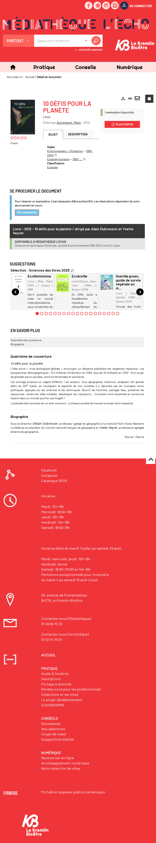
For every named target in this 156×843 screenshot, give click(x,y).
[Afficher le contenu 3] (46, 313)
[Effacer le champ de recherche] (86, 41)
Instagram (49, 475)
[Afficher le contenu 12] (86, 313)
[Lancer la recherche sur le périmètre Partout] (97, 41)
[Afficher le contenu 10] (77, 313)
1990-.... (77, 159)
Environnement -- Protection (65, 151)
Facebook (49, 470)
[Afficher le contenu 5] (55, 313)
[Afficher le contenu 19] (117, 313)
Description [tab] (78, 134)
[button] (44, 67)
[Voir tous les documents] (72, 270)
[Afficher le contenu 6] (59, 313)
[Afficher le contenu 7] (64, 313)
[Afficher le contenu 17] (108, 313)
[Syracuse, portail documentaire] (76, 23)
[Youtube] (106, 6)
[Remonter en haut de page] (150, 459)
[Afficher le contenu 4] (50, 313)
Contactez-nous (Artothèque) (65, 634)
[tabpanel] (71, 157)
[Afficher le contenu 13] (90, 313)
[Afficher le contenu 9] (73, 313)
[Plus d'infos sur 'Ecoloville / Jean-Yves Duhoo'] (63, 283)
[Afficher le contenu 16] (104, 313)
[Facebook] (89, 6)
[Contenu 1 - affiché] (37, 313)
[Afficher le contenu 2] (41, 313)
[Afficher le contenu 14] (95, 313)
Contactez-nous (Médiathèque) (66, 618)
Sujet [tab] (53, 134)
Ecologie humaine (58, 159)
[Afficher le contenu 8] (68, 313)
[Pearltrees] (97, 6)
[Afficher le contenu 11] (81, 313)
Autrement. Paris (69, 122)
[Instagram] (115, 6)
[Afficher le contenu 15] (99, 313)
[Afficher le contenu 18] (113, 313)
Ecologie (52, 167)
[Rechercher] (55, 155)
